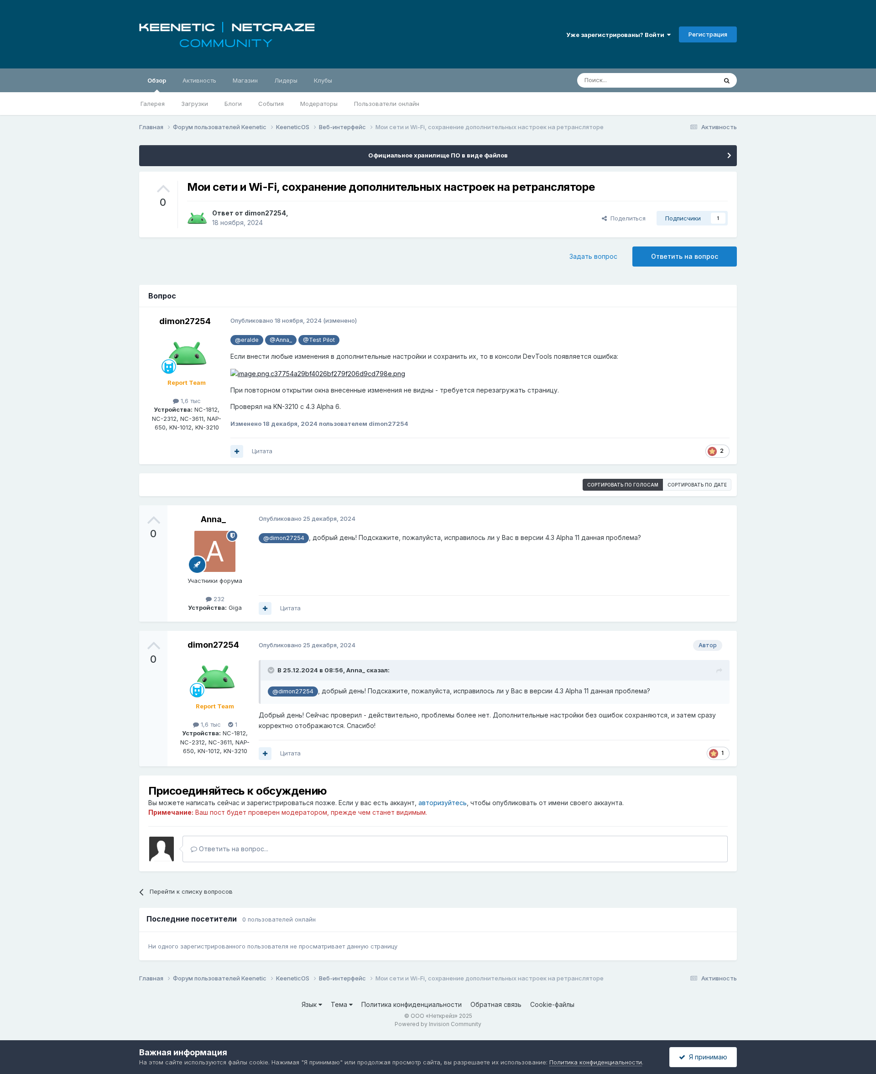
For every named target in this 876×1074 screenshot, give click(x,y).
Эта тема (692, 80)
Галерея (153, 103)
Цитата (262, 451)
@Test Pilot (319, 339)
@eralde (247, 339)
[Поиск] (727, 80)
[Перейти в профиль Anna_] (214, 551)
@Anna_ (281, 339)
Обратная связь (495, 1004)
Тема (340, 1004)
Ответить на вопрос (684, 256)
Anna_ (213, 519)
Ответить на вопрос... (232, 849)
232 (218, 598)
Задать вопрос (593, 256)
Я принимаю (706, 1057)
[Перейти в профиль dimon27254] (197, 218)
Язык (310, 1004)
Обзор (156, 80)
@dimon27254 (283, 537)
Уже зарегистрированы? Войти (616, 34)
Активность (199, 80)
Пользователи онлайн (386, 103)
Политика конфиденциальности (411, 1004)
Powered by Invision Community (438, 1024)
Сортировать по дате (697, 484)
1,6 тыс (190, 400)
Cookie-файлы (552, 1004)
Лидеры (285, 80)
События (271, 103)
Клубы (323, 80)
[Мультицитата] (236, 451)
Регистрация (707, 34)
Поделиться (626, 218)
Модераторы (319, 103)
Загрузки (194, 103)
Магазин (245, 80)
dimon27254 (265, 213)
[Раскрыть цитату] (272, 670)
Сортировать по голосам (622, 484)
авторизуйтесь (442, 803)
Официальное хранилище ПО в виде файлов (438, 155)
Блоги (233, 103)
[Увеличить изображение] (317, 373)
